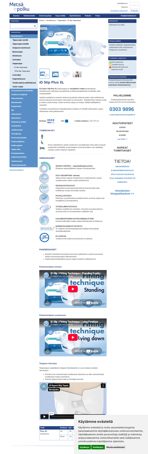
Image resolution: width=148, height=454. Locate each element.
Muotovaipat (17, 52)
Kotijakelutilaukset (128, 16)
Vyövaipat (16, 60)
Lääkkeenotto (17, 130)
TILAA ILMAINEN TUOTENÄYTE (122, 178)
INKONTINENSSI (122, 167)
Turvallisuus (16, 134)
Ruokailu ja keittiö (18, 122)
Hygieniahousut (18, 79)
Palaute (88, 16)
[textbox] (23, 26)
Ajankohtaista (75, 16)
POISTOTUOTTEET (19, 157)
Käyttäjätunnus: (122, 3)
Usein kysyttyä (45, 16)
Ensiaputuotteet (17, 153)
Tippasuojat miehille (20, 44)
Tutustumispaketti (18, 165)
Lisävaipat (16, 75)
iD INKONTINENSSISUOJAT (122, 170)
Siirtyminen (16, 118)
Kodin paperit (16, 145)
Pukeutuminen (17, 98)
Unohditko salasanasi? (119, 11)
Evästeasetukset (17, 170)
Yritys (97, 16)
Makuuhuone (16, 102)
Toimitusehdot (29, 16)
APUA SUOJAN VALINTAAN (122, 174)
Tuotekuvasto (16, 161)
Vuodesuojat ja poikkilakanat (24, 83)
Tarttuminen (16, 126)
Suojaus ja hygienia (19, 94)
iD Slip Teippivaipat (20, 67)
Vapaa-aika (15, 149)
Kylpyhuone (16, 106)
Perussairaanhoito (18, 138)
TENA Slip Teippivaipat (22, 71)
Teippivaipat (17, 64)
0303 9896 (121, 109)
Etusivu (16, 16)
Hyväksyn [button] (84, 447)
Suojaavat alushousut (21, 48)
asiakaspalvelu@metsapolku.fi (122, 115)
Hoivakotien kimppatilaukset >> (122, 192)
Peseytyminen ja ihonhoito (22, 91)
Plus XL (43, 431)
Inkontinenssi (16, 36)
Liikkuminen (16, 114)
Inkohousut (17, 56)
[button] (134, 11)
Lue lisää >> (122, 139)
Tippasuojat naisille (20, 40)
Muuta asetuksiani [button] (116, 447)
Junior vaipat (17, 87)
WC (12, 110)
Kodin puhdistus (18, 142)
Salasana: (124, 7)
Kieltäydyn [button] (98, 447)
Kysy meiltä (60, 16)
